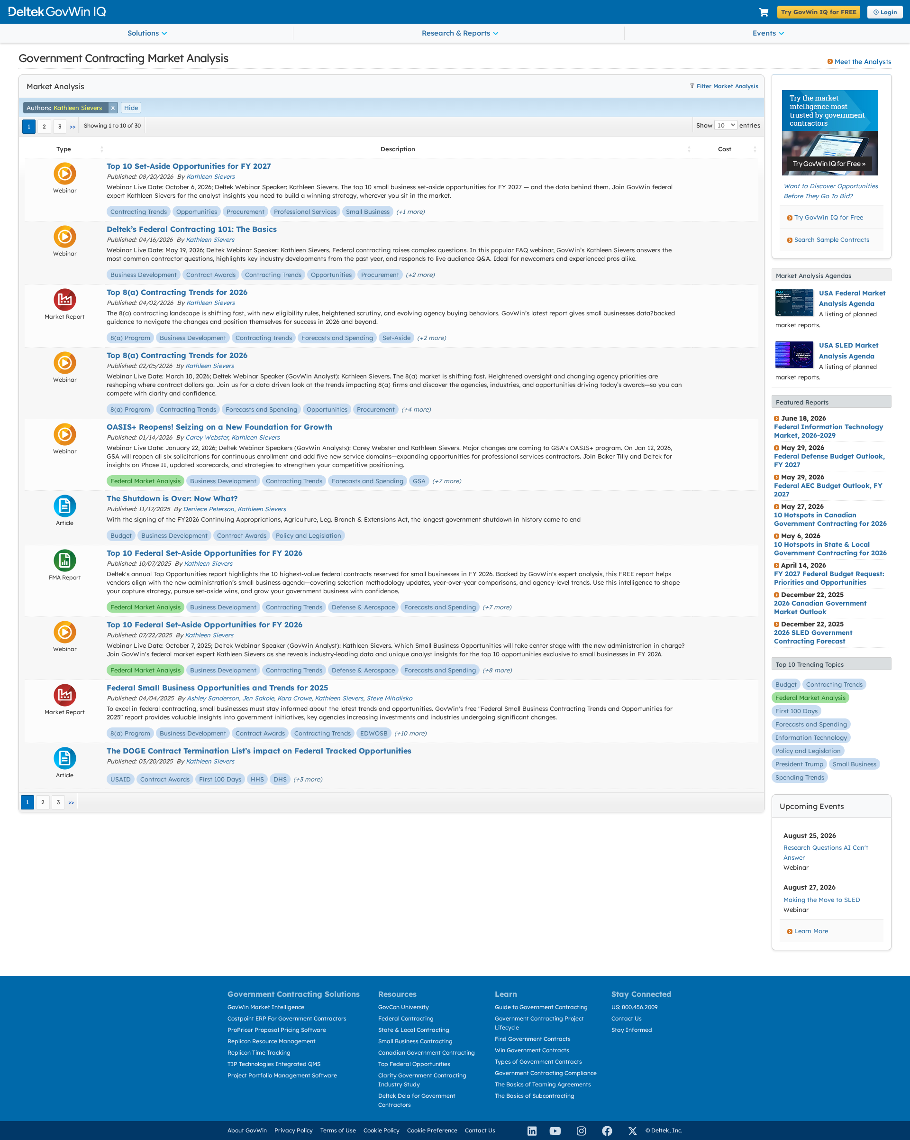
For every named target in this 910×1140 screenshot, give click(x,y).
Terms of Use (338, 1130)
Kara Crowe (294, 698)
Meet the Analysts (863, 61)
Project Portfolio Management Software (282, 1075)
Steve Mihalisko (389, 698)
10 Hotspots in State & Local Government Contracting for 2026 (830, 548)
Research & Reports (456, 32)
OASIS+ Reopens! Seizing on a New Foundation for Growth (219, 427)
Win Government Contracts (532, 1050)
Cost (724, 149)
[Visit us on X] (628, 1130)
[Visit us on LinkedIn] (528, 1130)
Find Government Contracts (533, 1038)
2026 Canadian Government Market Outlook (820, 607)
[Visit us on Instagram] (577, 1130)
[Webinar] (65, 173)
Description (398, 149)
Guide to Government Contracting (541, 1007)
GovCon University (403, 1007)
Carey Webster (206, 437)
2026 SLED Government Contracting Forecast (813, 636)
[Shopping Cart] (763, 12)
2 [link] (44, 126)
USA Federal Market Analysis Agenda (852, 298)
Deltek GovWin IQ (380, 12)
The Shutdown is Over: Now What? (172, 498)
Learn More (811, 931)
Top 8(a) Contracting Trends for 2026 (177, 292)
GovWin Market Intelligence (266, 1007)
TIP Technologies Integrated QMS (274, 1063)
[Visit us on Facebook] (602, 1130)
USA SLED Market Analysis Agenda (849, 350)
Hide (131, 107)
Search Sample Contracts (831, 239)
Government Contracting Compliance (546, 1072)
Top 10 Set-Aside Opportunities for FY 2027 (189, 166)
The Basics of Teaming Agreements (543, 1084)
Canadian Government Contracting (426, 1052)
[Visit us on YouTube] (552, 1130)
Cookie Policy (382, 1130)
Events (764, 32)
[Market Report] (65, 299)
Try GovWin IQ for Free (828, 217)
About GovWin (247, 1130)
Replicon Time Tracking (259, 1052)
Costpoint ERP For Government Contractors (287, 1018)
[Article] (65, 506)
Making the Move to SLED (821, 899)
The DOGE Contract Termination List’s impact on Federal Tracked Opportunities (259, 750)
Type (63, 149)
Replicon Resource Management (272, 1041)
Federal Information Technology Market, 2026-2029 (828, 431)
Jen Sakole (258, 698)
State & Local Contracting (413, 1029)
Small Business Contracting (415, 1041)
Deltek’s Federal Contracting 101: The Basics (192, 229)
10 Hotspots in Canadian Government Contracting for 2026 (830, 519)
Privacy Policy (293, 1130)
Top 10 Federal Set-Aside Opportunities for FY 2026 (204, 553)
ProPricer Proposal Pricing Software (277, 1029)
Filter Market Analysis (727, 86)
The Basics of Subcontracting (534, 1095)
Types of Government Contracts (538, 1061)
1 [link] (28, 126)
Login (889, 12)
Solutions (143, 32)
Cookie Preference (432, 1130)
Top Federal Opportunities (414, 1063)
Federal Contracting (406, 1018)
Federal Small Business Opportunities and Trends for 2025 (217, 687)
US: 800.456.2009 (634, 1007)
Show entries (728, 125)
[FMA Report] (65, 560)
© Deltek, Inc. (664, 1130)
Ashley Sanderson (213, 698)
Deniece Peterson (208, 509)
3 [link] (59, 126)
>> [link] (72, 126)
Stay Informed (631, 1029)
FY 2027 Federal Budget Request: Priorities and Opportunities (829, 578)
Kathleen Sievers (210, 176)
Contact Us (626, 1018)
